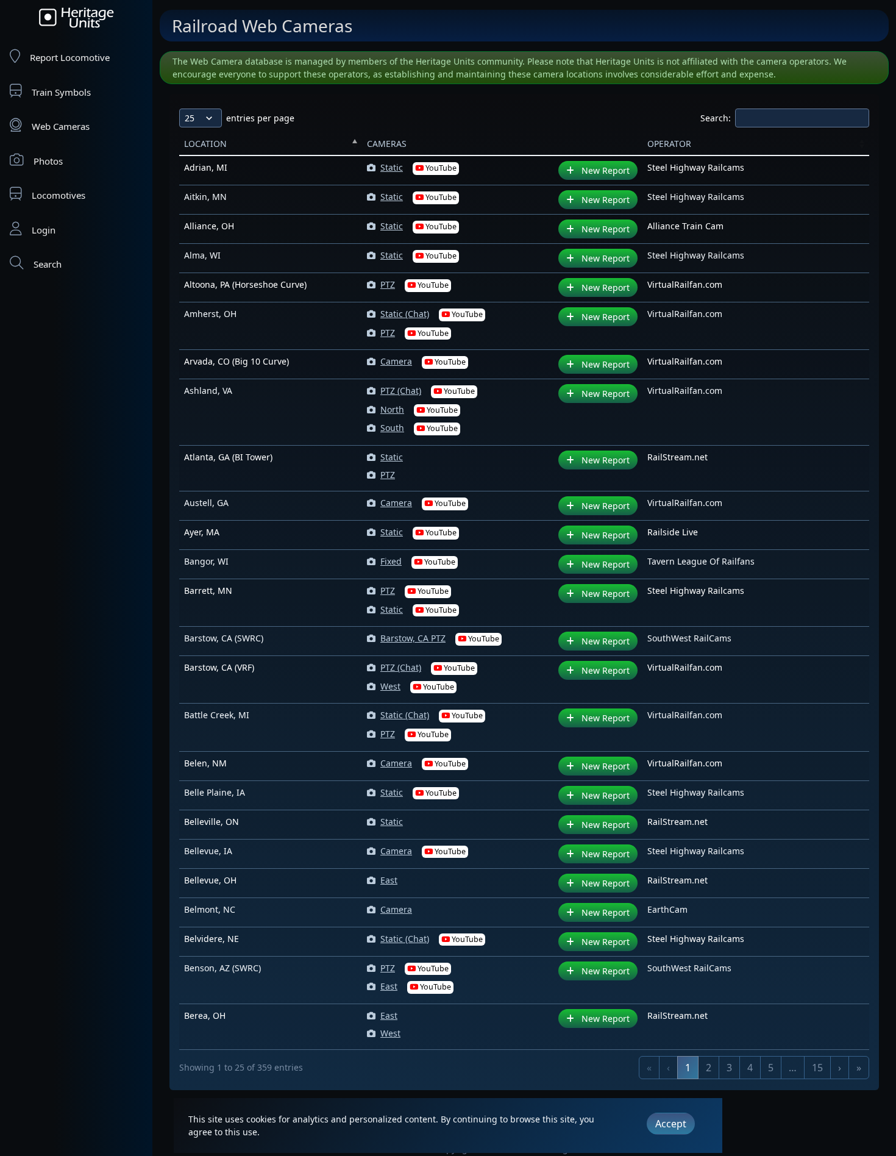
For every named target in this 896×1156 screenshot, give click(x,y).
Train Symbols (61, 92)
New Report (604, 170)
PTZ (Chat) (427, 390)
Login (43, 230)
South (419, 428)
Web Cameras (61, 126)
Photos (48, 161)
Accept (670, 1123)
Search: (715, 118)
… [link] (793, 1067)
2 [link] (708, 1067)
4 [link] (750, 1067)
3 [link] (729, 1067)
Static (418, 167)
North (419, 409)
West (417, 686)
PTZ (414, 284)
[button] (354, 143)
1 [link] (688, 1067)
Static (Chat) (431, 313)
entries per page (260, 118)
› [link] (839, 1067)
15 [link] (817, 1067)
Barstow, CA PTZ (439, 638)
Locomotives (58, 195)
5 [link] (770, 1067)
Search (48, 264)
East (388, 880)
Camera (423, 361)
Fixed (417, 561)
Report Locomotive (70, 57)
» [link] (858, 1067)
